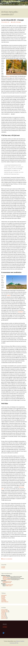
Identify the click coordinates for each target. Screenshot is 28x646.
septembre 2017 (4, 611)
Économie (3, 597)
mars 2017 (3, 616)
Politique (3, 598)
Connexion (5, 626)
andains (9, 295)
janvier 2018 (3, 609)
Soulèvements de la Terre (7, 581)
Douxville (13, 22)
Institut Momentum (6, 577)
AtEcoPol (5, 578)
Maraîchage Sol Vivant (7, 582)
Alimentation (3, 595)
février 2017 (3, 617)
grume (8, 76)
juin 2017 (3, 612)
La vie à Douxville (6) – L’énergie (12, 20)
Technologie (18, 22)
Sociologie (3, 599)
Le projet (3, 566)
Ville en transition (4, 601)
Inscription (5, 627)
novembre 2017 (4, 610)
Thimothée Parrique (9, 584)
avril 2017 (3, 615)
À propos (3, 567)
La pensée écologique (7, 579)
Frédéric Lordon (8, 585)
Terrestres (4, 576)
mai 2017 (3, 614)
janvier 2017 (3, 618)
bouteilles (20, 311)
